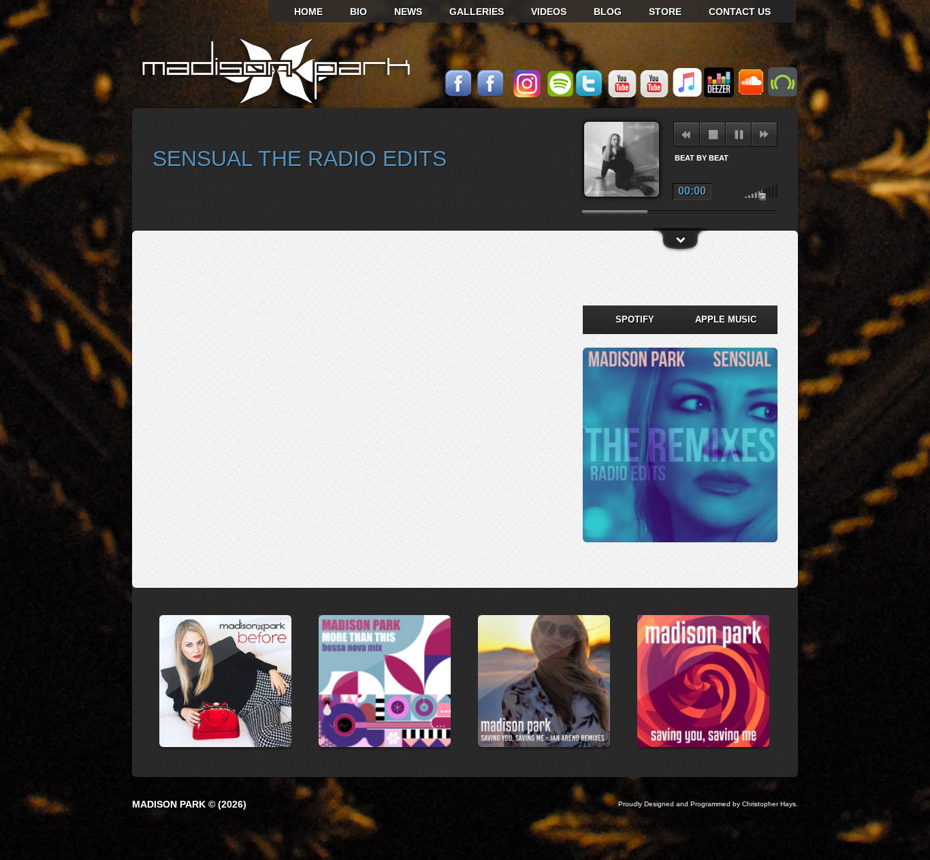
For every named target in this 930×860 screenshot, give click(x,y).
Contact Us (740, 11)
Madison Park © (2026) (189, 804)
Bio (358, 11)
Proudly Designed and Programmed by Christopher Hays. (708, 804)
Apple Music (725, 319)
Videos (548, 11)
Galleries (476, 11)
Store (665, 11)
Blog (608, 11)
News (408, 11)
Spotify (634, 319)
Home (308, 11)
